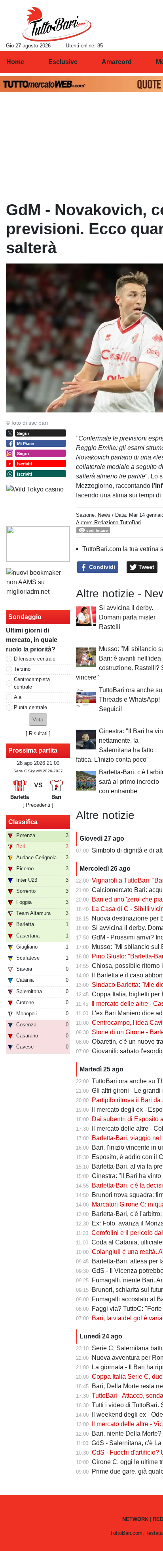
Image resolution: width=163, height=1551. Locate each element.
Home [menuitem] (15, 61)
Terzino (22, 669)
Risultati (38, 733)
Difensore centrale (34, 659)
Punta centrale (30, 707)
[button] (38, 719)
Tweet (145, 567)
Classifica (23, 822)
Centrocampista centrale (32, 683)
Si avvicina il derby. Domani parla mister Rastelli (127, 617)
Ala (17, 697)
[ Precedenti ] (38, 805)
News (104, 515)
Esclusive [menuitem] (63, 61)
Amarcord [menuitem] (117, 61)
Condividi (101, 567)
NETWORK (135, 1519)
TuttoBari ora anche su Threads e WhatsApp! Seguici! (130, 699)
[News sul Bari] (57, 24)
